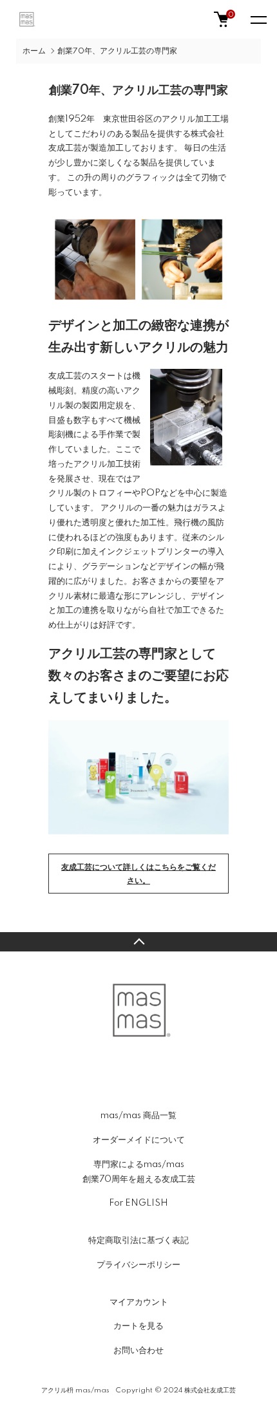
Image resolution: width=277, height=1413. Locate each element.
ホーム (34, 51)
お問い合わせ (138, 1350)
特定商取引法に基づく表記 (138, 1240)
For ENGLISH (138, 1203)
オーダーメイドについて (139, 1140)
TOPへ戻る (138, 941)
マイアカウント (139, 1302)
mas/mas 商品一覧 (138, 1115)
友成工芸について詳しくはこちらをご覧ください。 (138, 874)
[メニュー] (257, 19)
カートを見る (138, 1326)
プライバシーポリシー (138, 1264)
